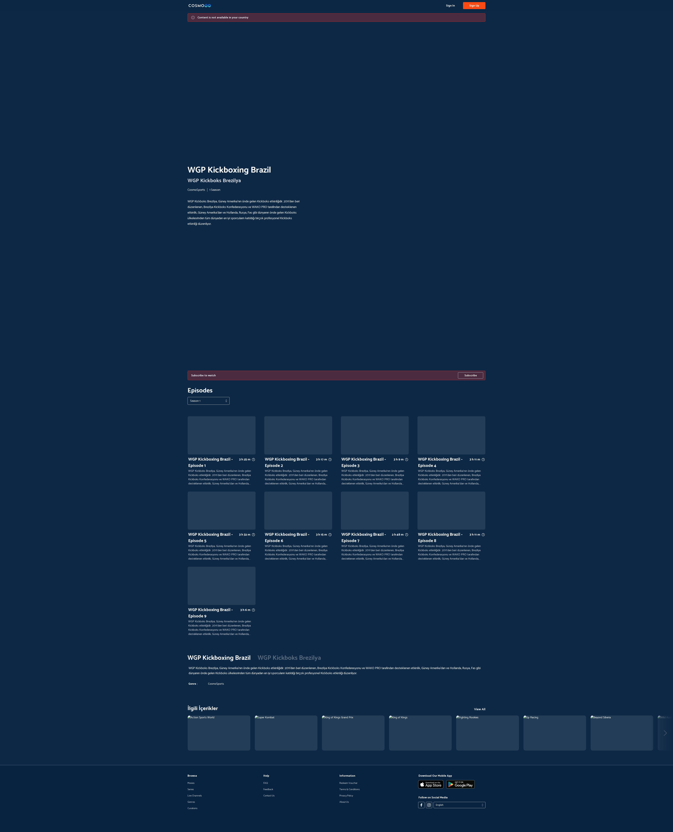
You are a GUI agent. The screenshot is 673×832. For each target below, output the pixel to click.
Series (191, 789)
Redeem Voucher (348, 783)
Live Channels (195, 796)
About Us (344, 802)
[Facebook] (421, 805)
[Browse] (219, 733)
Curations (192, 808)
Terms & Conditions (349, 789)
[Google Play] (460, 784)
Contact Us (268, 796)
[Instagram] (429, 805)
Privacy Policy (346, 796)
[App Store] (430, 784)
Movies (191, 783)
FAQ (265, 783)
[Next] (665, 733)
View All (479, 709)
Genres (191, 802)
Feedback (268, 789)
